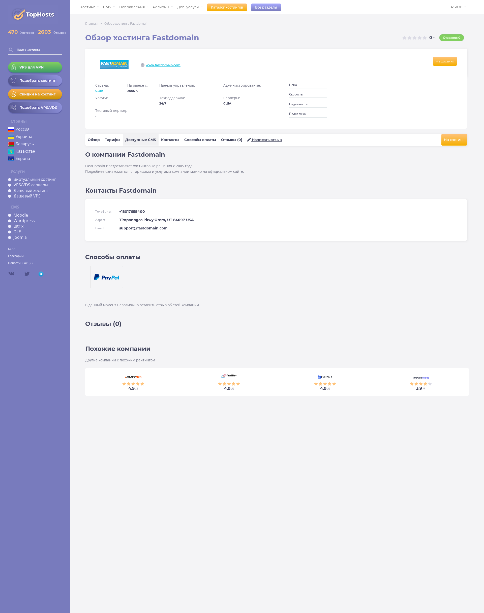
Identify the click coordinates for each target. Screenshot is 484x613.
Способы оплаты (200, 140)
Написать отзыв (266, 140)
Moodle (21, 215)
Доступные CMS (140, 140)
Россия (22, 129)
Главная (91, 23)
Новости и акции (21, 263)
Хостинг (87, 7)
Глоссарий (16, 256)
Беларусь (25, 144)
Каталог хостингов (227, 7)
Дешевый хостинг (31, 190)
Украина (24, 136)
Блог (11, 249)
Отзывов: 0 (451, 38)
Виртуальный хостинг (35, 179)
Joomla (20, 237)
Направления (132, 7)
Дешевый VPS (27, 196)
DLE (17, 231)
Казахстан (25, 151)
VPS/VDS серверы (31, 185)
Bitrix (18, 226)
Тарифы (112, 140)
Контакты (170, 140)
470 (13, 32)
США (99, 91)
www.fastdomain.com (163, 65)
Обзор (94, 140)
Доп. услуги (188, 7)
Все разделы (266, 7)
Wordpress (24, 220)
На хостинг (445, 61)
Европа (23, 158)
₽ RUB (457, 7)
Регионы (161, 7)
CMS (107, 7)
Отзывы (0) (231, 140)
